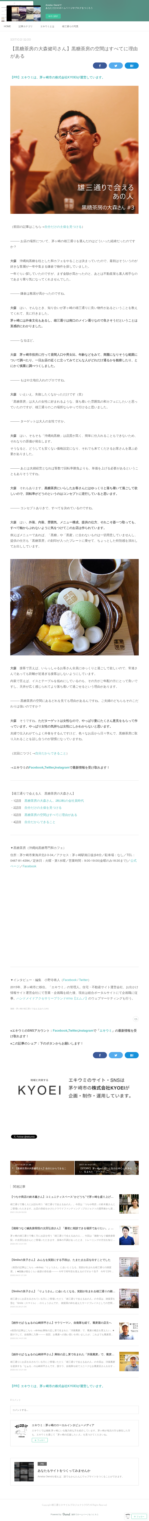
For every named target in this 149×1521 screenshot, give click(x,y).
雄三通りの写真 (70, 26)
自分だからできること (50, 753)
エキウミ (106, 1030)
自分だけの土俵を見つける (63, 226)
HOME (7, 26)
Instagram (62, 767)
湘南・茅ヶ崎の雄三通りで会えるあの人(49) (29, 1008)
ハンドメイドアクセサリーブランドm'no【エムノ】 (52, 998)
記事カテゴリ (26, 26)
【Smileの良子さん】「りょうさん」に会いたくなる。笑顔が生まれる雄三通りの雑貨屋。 (65, 1291)
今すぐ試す (53, 16)
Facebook (36, 767)
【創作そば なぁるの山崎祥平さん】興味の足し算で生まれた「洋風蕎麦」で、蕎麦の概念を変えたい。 (73, 1354)
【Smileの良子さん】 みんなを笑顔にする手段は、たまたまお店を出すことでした (60, 1260)
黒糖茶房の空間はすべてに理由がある (50, 814)
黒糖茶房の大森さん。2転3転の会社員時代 (54, 800)
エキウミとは (47, 26)
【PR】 (15, 77)
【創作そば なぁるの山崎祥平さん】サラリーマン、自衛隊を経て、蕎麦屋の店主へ (61, 1322)
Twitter (49, 767)
